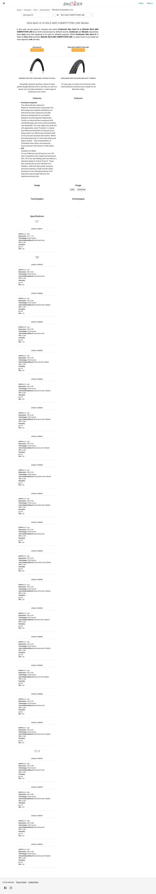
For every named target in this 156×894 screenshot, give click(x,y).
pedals (150, 3)
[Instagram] (11, 888)
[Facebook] (5, 888)
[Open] (53, 14)
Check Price (35, 50)
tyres (141, 3)
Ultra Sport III (36, 47)
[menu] (3, 3)
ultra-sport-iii (45, 10)
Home (19, 10)
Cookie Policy (33, 882)
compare (27, 10)
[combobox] (39, 15)
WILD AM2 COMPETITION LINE (78, 47)
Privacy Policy (21, 882)
